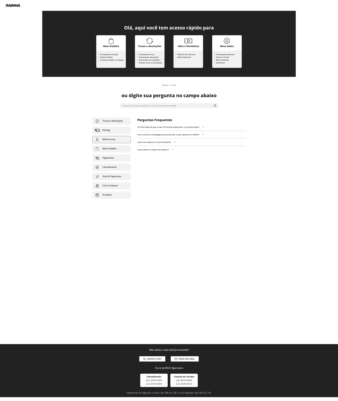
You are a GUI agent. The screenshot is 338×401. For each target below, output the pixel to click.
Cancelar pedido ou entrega (111, 60)
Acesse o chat (154, 359)
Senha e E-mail (222, 57)
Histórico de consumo (186, 54)
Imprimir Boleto (106, 57)
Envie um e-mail (187, 359)
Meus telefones (222, 60)
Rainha (165, 85)
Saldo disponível (184, 57)
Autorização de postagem (149, 60)
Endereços (220, 63)
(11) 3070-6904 (154, 384)
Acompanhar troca (146, 54)
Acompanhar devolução (149, 57)
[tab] (111, 121)
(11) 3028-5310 (184, 384)
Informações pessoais (225, 54)
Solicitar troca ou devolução (150, 63)
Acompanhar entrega (109, 54)
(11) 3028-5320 (154, 380)
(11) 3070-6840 (184, 380)
